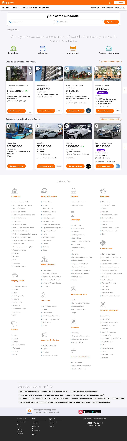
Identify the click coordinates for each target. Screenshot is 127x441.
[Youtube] (101, 423)
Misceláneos (106, 260)
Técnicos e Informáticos (51, 316)
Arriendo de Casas (20, 224)
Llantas (45, 244)
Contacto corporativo (20, 430)
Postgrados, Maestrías (51, 319)
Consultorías (106, 335)
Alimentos (105, 202)
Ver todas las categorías (53, 423)
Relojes (15, 351)
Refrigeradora (77, 276)
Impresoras (76, 244)
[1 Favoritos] (8, 68)
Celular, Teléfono (78, 235)
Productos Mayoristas (110, 322)
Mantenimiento (107, 293)
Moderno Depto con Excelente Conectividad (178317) (90, 398)
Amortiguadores (49, 218)
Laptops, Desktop (79, 248)
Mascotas (104, 196)
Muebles (16, 299)
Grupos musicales (78, 309)
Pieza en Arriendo (19, 250)
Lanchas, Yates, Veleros (51, 280)
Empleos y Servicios (29, 8)
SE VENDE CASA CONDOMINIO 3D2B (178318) (35, 398)
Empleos (74, 196)
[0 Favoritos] (67, 68)
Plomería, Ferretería (109, 283)
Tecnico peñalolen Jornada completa (84, 391)
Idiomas (45, 309)
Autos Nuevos (48, 208)
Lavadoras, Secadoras (80, 273)
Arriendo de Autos (49, 212)
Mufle (45, 234)
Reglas (34, 434)
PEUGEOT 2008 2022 (61, 398)
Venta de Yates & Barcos (52, 283)
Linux (74, 251)
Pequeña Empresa (108, 325)
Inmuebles (6, 8)
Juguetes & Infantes (50, 340)
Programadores (107, 342)
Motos (45, 205)
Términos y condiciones (35, 423)
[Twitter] (94, 423)
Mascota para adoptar (110, 228)
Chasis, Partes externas (51, 224)
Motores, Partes (48, 237)
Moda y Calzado (19, 345)
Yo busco (46, 286)
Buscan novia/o (107, 218)
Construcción (106, 248)
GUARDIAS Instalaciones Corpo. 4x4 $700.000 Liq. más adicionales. (44, 391)
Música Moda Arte (79, 294)
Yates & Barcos (47, 264)
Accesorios (47, 215)
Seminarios (47, 322)
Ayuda (18, 424)
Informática (76, 238)
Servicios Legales (108, 354)
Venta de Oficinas (19, 212)
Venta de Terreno (19, 218)
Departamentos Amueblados (23, 240)
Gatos (104, 208)
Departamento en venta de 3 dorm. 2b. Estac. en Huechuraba (41, 395)
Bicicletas (75, 333)
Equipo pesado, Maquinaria (52, 228)
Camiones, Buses (49, 221)
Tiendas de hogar (19, 309)
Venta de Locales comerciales (24, 215)
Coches (45, 349)
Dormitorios (17, 302)
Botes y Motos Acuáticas (52, 276)
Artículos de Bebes (20, 286)
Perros (104, 224)
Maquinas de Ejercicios (80, 339)
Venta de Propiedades (21, 202)
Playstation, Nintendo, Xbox (82, 257)
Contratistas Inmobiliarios (111, 257)
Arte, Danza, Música (50, 306)
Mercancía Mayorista (80, 357)
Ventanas (16, 312)
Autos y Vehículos (49, 196)
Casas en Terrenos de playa (23, 247)
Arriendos (16, 221)
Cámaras (75, 232)
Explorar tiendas (95, 8)
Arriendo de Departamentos (23, 228)
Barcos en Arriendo (50, 273)
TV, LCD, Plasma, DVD (80, 264)
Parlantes (75, 254)
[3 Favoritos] (67, 126)
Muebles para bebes (50, 355)
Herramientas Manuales (110, 267)
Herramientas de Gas (109, 270)
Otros (15, 315)
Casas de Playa (18, 244)
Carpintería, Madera (109, 254)
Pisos (15, 293)
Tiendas (51, 426)
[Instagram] (91, 423)
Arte (74, 300)
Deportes (75, 327)
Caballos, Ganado (108, 205)
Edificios (16, 253)
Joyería (15, 338)
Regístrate (20, 433)
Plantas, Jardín (18, 296)
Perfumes (16, 348)
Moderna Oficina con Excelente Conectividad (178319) (85, 395)
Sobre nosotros (21, 422)
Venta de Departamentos (22, 205)
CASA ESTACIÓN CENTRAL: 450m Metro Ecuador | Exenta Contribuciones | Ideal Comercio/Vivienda (55, 402)
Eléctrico (105, 276)
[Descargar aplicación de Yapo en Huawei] (80, 411)
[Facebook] (88, 423)
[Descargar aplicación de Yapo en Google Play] (96, 411)
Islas (14, 260)
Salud (104, 351)
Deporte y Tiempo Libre (81, 336)
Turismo (105, 358)
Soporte (19, 427)
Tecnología (75, 219)
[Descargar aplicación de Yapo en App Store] (87, 411)
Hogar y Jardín (17, 280)
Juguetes (46, 352)
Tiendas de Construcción (111, 296)
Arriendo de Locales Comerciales (25, 234)
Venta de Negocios (109, 332)
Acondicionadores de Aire (81, 270)
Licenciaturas (47, 313)
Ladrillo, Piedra (107, 280)
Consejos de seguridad (107, 8)
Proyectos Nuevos (19, 266)
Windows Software (79, 267)
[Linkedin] (98, 423)
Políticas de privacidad (35, 427)
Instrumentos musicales (81, 303)
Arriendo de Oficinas (20, 231)
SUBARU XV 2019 (118, 398)
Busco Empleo (77, 205)
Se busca (16, 305)
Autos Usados (48, 202)
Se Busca (46, 247)
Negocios (16, 263)
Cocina (15, 289)
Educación (45, 300)
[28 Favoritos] (38, 68)
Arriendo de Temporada (22, 237)
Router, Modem (78, 260)
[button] (30, 73)
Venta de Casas (19, 208)
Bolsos (15, 335)
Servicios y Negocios (109, 310)
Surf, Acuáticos (77, 342)
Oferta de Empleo (78, 202)
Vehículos (15, 8)
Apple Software (78, 228)
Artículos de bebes (50, 346)
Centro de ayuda (120, 8)
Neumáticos (47, 240)
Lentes (15, 342)
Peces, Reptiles (107, 221)
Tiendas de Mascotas (110, 215)
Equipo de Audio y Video (81, 241)
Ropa (15, 354)
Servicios (105, 286)
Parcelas (16, 256)
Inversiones (106, 316)
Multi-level (105, 319)
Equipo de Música (49, 231)
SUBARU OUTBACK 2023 (101, 402)
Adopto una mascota (110, 231)
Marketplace (44, 8)
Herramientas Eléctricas (110, 264)
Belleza (14, 329)
